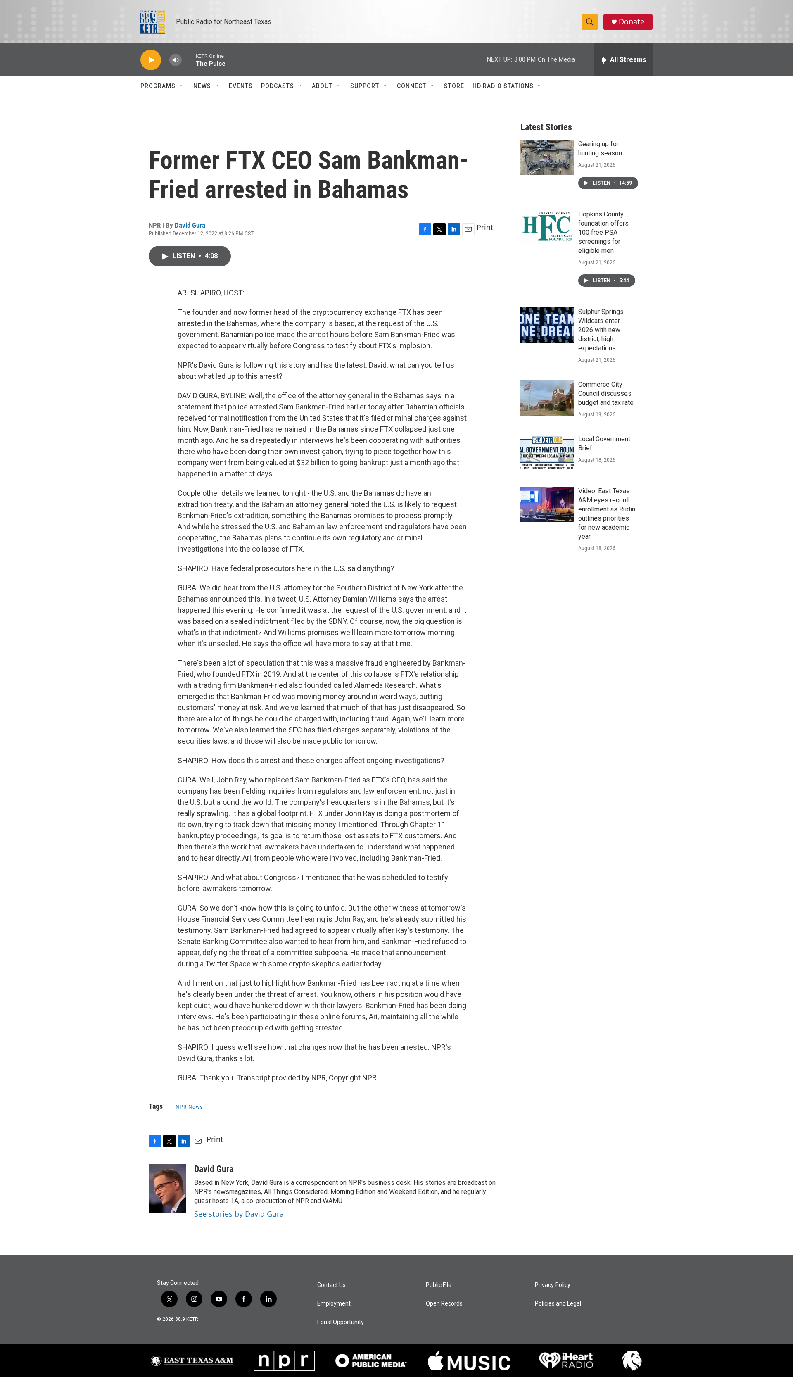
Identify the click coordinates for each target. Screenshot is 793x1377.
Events (241, 86)
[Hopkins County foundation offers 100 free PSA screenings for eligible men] (547, 227)
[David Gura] (167, 1188)
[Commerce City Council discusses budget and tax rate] (547, 398)
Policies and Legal (558, 1304)
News (202, 86)
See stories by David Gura (239, 1214)
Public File (438, 1285)
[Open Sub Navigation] (181, 86)
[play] (150, 60)
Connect (411, 86)
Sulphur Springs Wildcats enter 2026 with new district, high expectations (601, 330)
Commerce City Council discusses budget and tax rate (606, 394)
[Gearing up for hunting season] (547, 157)
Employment (334, 1304)
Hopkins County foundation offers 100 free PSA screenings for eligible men (603, 232)
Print (485, 227)
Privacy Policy (552, 1285)
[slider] (189, 59)
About (322, 86)
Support (364, 86)
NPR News (189, 1107)
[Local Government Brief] (547, 452)
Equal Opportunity (340, 1322)
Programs (158, 86)
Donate (631, 21)
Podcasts (277, 86)
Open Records (444, 1304)
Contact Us (331, 1285)
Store (454, 86)
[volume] (176, 60)
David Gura (190, 225)
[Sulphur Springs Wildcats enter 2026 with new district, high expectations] (547, 325)
